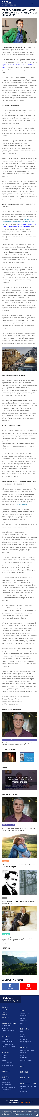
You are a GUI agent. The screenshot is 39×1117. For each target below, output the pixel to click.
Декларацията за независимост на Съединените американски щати (18, 221)
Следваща (2, 964)
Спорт (22, 1034)
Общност (4, 1055)
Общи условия (6, 1025)
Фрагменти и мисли (8, 1041)
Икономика (23, 1015)
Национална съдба (7, 1063)
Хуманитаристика (25, 1041)
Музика (22, 1036)
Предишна (36, 964)
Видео (4, 1012)
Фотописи (6, 1017)
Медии (22, 1055)
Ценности (5, 1039)
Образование (24, 1013)
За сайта (5, 1010)
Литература (23, 1039)
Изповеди (24, 1072)
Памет (4, 1057)
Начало (5, 1007)
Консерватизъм (6, 1084)
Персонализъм (6, 1090)
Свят (21, 1023)
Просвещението (21, 504)
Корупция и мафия (26, 1060)
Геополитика (24, 1057)
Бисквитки (5, 1028)
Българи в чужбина (7, 1065)
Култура (4, 1060)
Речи (22, 1066)
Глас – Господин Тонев (27, 1050)
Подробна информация (25, 1114)
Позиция (23, 1052)
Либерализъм (6, 1082)
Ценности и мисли (7, 1044)
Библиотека (25, 1078)
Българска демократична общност (28, 1087)
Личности (6, 1071)
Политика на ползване (9, 1031)
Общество (23, 1020)
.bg (9, 3)
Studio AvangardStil (25, 1102)
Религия (22, 1018)
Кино (21, 1031)
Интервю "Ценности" (8, 1047)
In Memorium (24, 1091)
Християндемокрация (8, 1087)
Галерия (5, 1015)
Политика (5, 1079)
